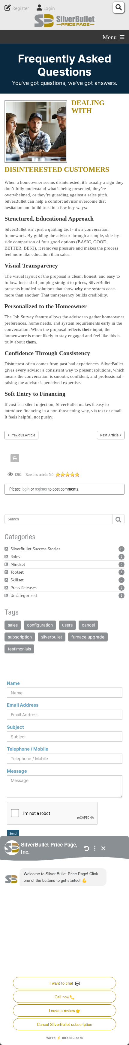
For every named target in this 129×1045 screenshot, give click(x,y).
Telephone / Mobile (27, 749)
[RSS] (7, 549)
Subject (15, 727)
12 (121, 549)
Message (17, 771)
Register (20, 8)
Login (49, 8)
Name (13, 683)
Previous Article (22, 435)
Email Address (22, 705)
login (26, 489)
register (41, 489)
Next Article (109, 435)
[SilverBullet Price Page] (64, 20)
